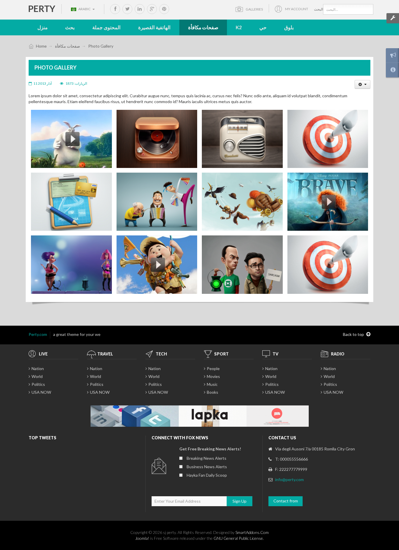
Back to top (354, 334)
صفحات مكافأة (67, 46)
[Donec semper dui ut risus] (71, 202)
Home (41, 46)
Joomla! (142, 538)
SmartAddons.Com (252, 532)
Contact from (285, 500)
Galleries (254, 9)
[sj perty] (42, 8)
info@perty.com (289, 479)
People (213, 368)
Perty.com (38, 334)
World (37, 376)
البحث (318, 9)
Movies (213, 376)
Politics (38, 384)
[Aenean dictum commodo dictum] (157, 139)
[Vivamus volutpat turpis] (71, 139)
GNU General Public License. (239, 538)
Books (212, 392)
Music (212, 384)
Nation (38, 368)
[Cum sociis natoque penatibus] (242, 139)
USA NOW (41, 392)
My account (296, 9)
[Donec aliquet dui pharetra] (327, 139)
